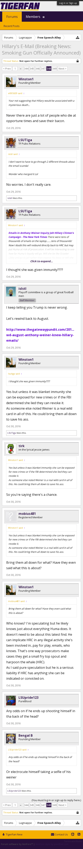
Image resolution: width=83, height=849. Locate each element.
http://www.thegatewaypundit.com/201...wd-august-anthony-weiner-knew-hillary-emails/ (40, 335)
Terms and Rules (73, 841)
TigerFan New (13, 834)
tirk (22, 446)
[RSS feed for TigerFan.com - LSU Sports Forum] (79, 834)
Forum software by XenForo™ (17, 844)
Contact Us (61, 834)
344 (26, 68)
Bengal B (26, 735)
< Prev (7, 68)
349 (54, 68)
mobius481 (27, 514)
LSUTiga (25, 140)
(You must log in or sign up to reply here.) (56, 800)
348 (49, 68)
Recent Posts (12, 26)
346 (37, 68)
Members (33, 16)
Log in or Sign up (68, 2)
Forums (12, 16)
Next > (62, 68)
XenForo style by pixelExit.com (51, 844)
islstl (9, 198)
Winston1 (26, 79)
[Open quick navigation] (77, 37)
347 (43, 68)
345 (32, 68)
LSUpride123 (28, 698)
